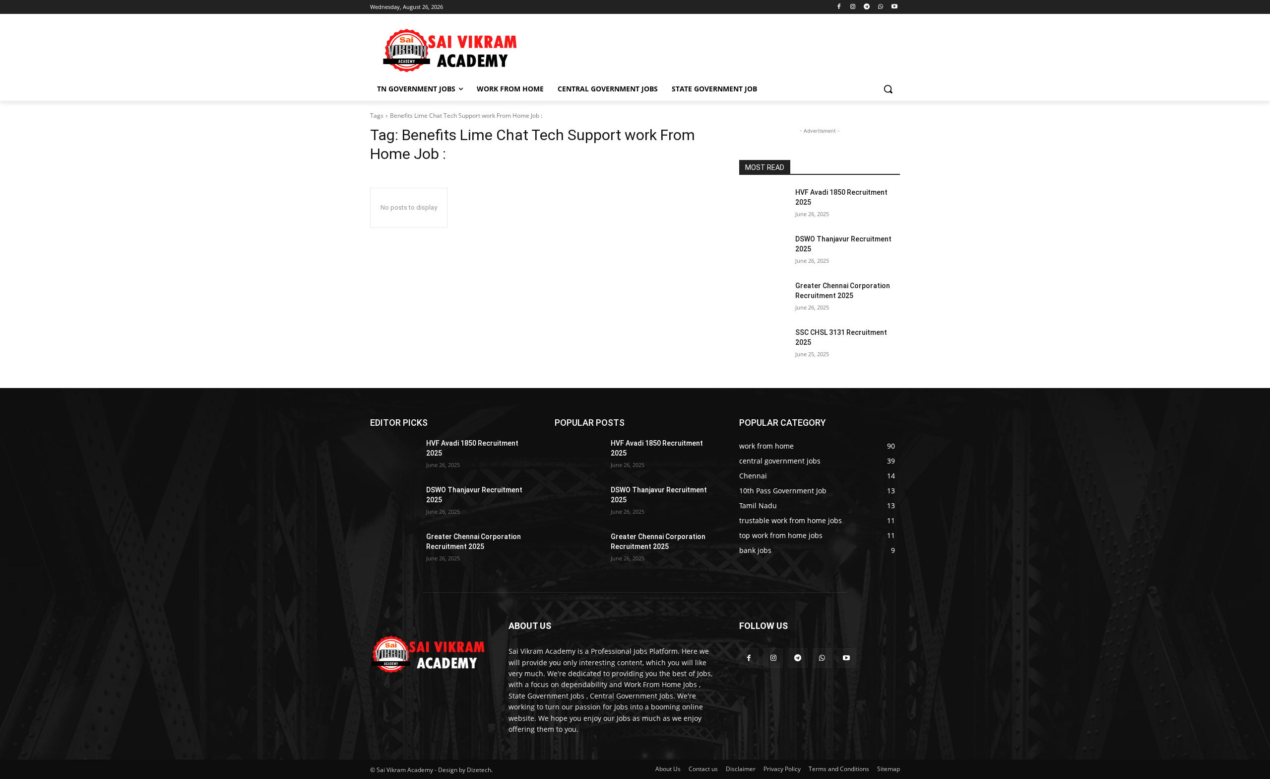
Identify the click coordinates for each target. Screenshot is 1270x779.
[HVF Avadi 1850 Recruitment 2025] (763, 205)
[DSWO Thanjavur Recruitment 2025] (763, 251)
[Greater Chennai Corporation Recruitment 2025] (763, 298)
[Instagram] (853, 7)
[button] (888, 89)
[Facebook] (839, 7)
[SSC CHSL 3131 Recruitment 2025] (763, 345)
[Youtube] (894, 7)
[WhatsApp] (880, 7)
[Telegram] (867, 7)
